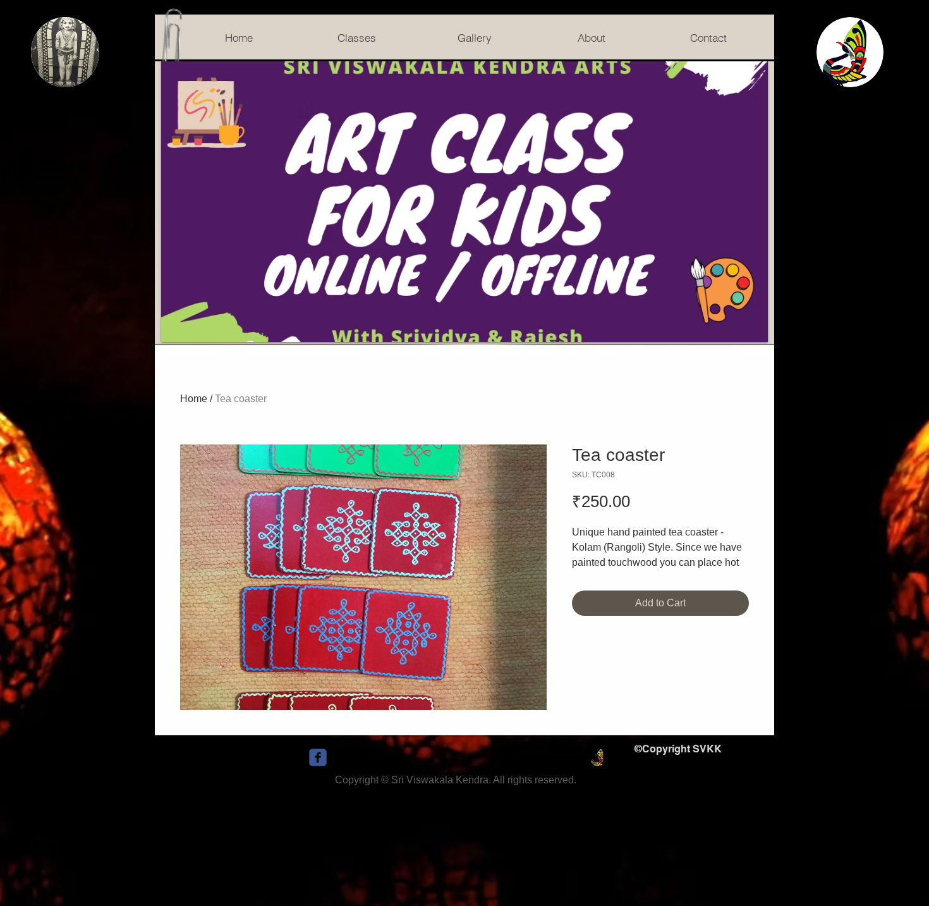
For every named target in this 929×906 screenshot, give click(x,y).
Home (193, 398)
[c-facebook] (318, 757)
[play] (741, 331)
